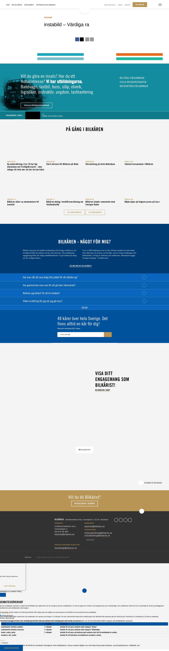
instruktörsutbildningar (133, 86)
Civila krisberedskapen (132, 82)
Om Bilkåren (17, 5)
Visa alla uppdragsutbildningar (36, 105)
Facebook (116, 520)
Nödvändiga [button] (4, 613)
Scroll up (141, 511)
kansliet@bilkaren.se (64, 534)
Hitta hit (90, 540)
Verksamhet (29, 5)
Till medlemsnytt (95, 212)
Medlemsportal (110, 5)
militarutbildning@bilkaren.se (98, 533)
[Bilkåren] (84, 7)
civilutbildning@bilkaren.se (97, 536)
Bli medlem (140, 4)
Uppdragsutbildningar (46, 5)
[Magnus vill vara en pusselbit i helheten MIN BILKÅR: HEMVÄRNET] (89, 54)
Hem (7, 5)
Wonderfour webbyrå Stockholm (58, 557)
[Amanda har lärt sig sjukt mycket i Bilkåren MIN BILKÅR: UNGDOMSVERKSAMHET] (10, 54)
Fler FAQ (84, 307)
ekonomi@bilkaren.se (94, 526)
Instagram (125, 520)
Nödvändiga (7, 616)
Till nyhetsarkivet (74, 212)
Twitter (121, 520)
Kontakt (127, 5)
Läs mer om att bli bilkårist (81, 266)
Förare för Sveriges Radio (52, 115)
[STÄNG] (3, 595)
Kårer (120, 5)
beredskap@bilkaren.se (66, 548)
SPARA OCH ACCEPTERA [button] (11, 648)
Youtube (130, 520)
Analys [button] (2, 640)
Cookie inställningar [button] (10, 586)
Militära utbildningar (132, 77)
